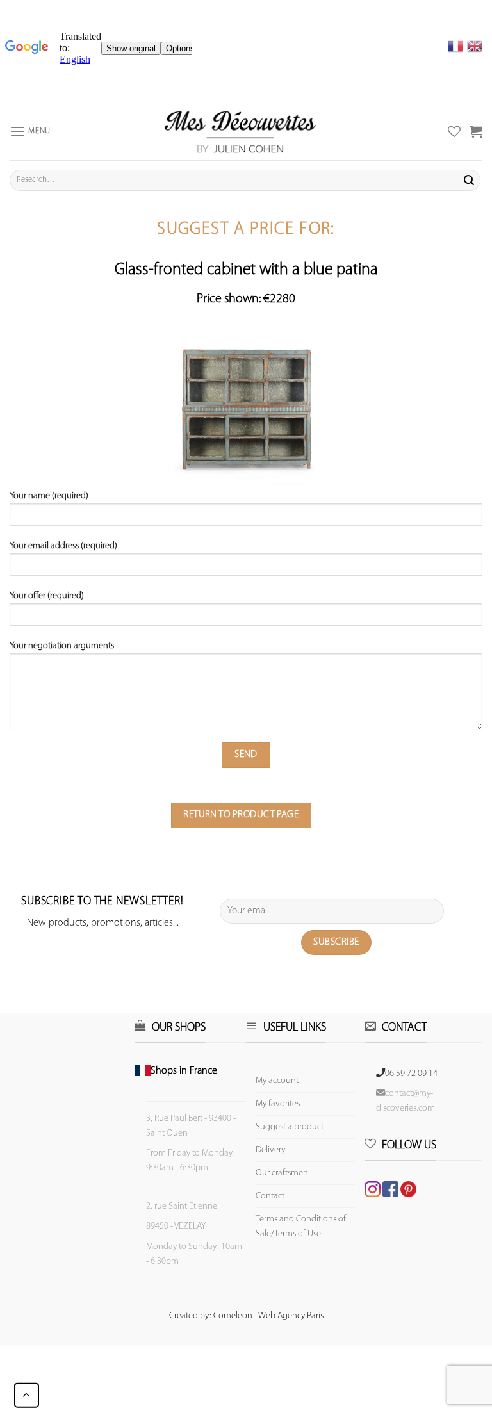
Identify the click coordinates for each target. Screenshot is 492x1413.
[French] (457, 46)
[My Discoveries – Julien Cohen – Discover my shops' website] (240, 131)
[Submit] (469, 180)
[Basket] (476, 131)
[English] (474, 46)
